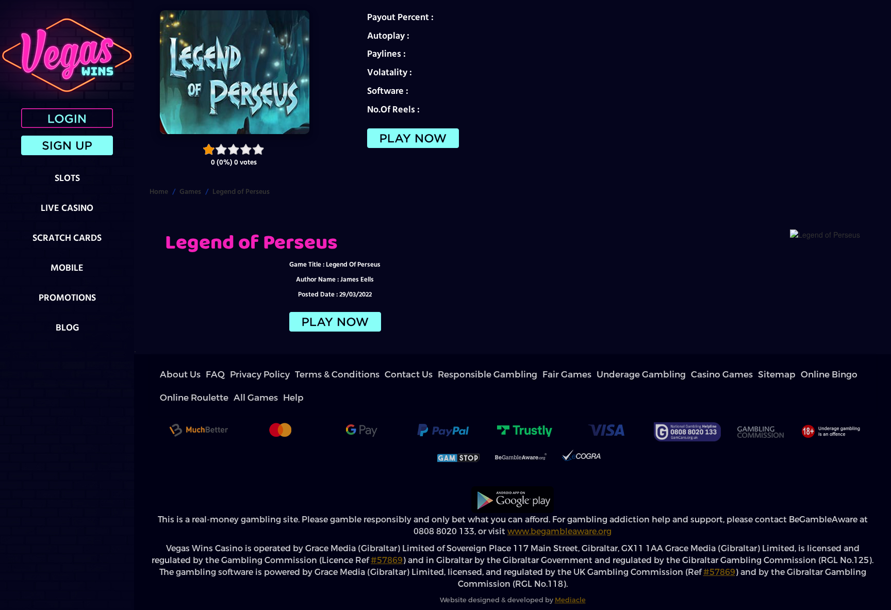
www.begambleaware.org (559, 508)
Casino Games (509, 374)
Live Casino (67, 207)
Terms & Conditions (271, 374)
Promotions (67, 297)
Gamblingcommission (760, 408)
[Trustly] (524, 408)
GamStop (458, 434)
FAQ (194, 374)
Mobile (67, 267)
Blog (67, 327)
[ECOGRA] (581, 434)
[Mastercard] (280, 408)
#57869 (387, 537)
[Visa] (605, 408)
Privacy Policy (223, 374)
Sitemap (544, 374)
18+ (829, 408)
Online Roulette (619, 374)
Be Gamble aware (520, 434)
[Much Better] (198, 408)
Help (682, 374)
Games (190, 191)
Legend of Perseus (241, 191)
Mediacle (570, 576)
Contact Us (316, 374)
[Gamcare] (687, 408)
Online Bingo (577, 374)
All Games (658, 374)
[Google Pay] (361, 408)
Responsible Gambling (365, 374)
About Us (172, 374)
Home (159, 191)
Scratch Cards (67, 237)
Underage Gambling (460, 374)
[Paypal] (442, 408)
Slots (67, 177)
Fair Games (414, 374)
